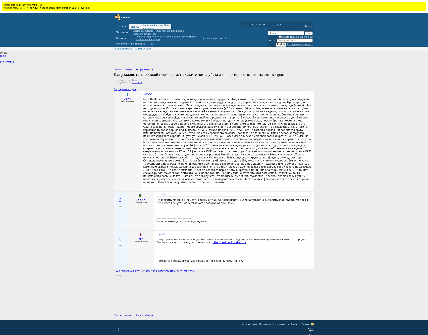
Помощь (295, 324)
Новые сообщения (152, 25)
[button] (131, 32)
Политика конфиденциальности (274, 324)
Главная (122, 26)
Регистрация (7, 61)
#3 (311, 234)
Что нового (122, 32)
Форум (135, 26)
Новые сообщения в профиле (170, 30)
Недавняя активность (144, 33)
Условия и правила (248, 324)
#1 (311, 94)
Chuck (140, 238)
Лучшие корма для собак (215, 38)
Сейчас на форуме (146, 36)
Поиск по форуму (143, 48)
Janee (134, 80)
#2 (311, 195)
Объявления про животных (131, 43)
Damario (140, 199)
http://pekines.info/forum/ (229, 242)
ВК (152, 43)
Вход (3, 55)
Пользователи (123, 38)
